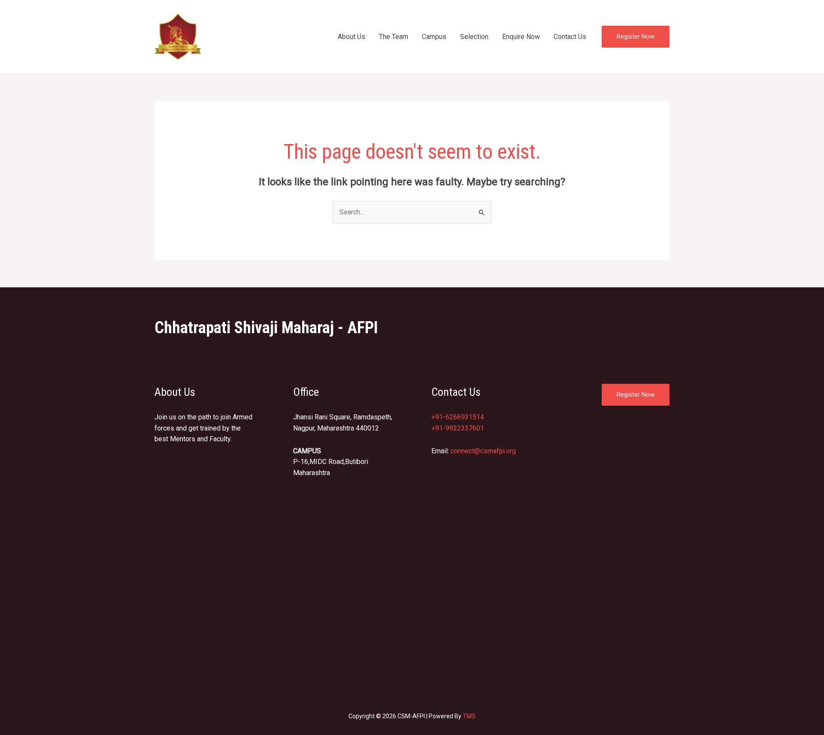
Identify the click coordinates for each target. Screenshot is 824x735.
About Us (351, 37)
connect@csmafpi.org (483, 451)
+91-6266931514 (457, 417)
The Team (393, 37)
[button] (636, 37)
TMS (469, 716)
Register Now (635, 394)
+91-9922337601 (457, 428)
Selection (474, 37)
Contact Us (570, 37)
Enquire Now (521, 37)
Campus (434, 37)
